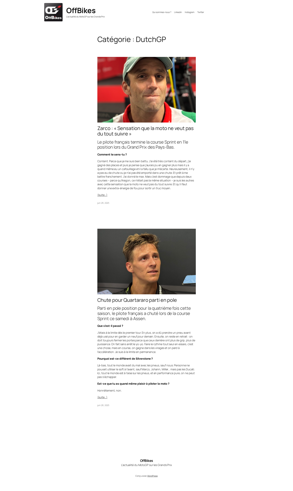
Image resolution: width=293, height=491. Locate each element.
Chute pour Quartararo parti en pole (137, 300)
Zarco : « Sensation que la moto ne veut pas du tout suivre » (145, 130)
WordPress (152, 475)
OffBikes (81, 10)
